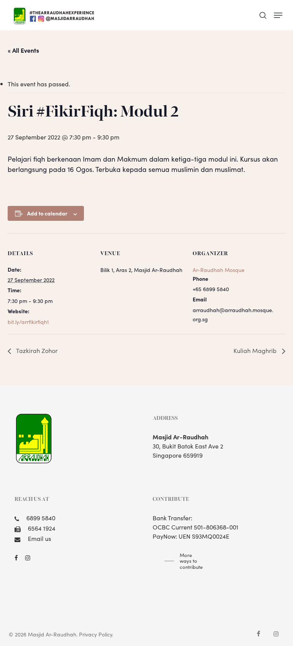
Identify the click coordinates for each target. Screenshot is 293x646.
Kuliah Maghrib (255, 350)
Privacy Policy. (96, 634)
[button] (278, 15)
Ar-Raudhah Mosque (219, 270)
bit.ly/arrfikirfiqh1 (28, 321)
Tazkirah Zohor (36, 350)
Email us (39, 538)
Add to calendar (47, 213)
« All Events (23, 50)
